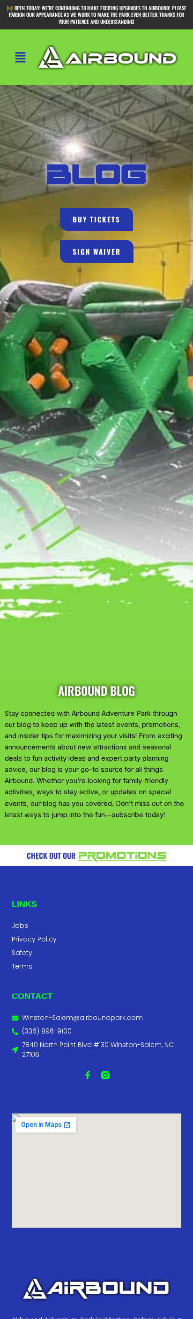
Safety (22, 952)
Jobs (20, 925)
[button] (20, 58)
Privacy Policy (34, 939)
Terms (22, 966)
